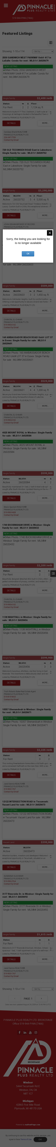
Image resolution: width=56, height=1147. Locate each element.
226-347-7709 (10, 137)
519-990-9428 (10, 512)
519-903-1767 (10, 789)
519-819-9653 (10, 696)
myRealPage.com (32, 1124)
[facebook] (20, 1033)
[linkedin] (25, 1033)
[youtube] (30, 1033)
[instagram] (36, 1033)
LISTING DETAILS (11, 123)
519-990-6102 (10, 324)
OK (40, 1139)
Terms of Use (26, 1139)
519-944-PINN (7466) (22, 18)
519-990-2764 (10, 881)
